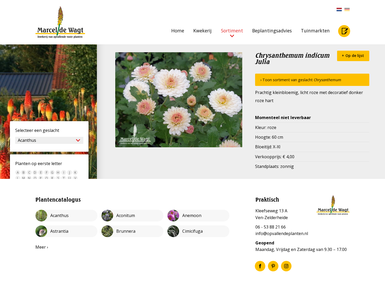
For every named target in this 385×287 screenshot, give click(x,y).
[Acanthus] (66, 215)
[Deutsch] (346, 9)
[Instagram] (286, 266)
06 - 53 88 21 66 (270, 227)
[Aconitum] (132, 215)
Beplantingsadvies (272, 30)
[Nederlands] (338, 9)
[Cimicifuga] (198, 231)
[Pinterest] (273, 266)
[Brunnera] (132, 231)
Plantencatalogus (58, 199)
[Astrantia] (66, 231)
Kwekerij (202, 30)
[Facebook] (260, 266)
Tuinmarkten (315, 30)
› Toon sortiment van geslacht (300, 79)
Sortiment (232, 30)
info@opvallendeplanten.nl (281, 233)
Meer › (41, 247)
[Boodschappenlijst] (344, 31)
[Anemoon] (198, 215)
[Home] (60, 22)
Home (177, 30)
